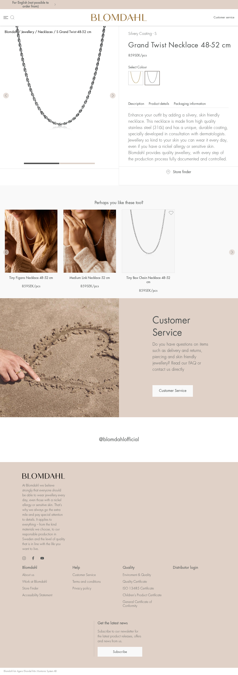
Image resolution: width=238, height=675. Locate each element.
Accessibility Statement (37, 595)
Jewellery (27, 31)
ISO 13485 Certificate (138, 588)
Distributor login (185, 567)
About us (28, 574)
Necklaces (45, 31)
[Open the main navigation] (5, 17)
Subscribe (120, 651)
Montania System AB (47, 671)
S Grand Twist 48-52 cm (73, 31)
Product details (159, 103)
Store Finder (30, 588)
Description (136, 103)
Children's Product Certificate (142, 595)
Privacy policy (82, 588)
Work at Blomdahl (34, 581)
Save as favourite (54, 213)
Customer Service (172, 391)
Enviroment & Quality (137, 574)
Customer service (224, 17)
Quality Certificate (135, 581)
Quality (129, 567)
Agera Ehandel (24, 671)
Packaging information (190, 103)
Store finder (182, 172)
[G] (135, 78)
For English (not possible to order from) (30, 4)
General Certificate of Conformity (137, 603)
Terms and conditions (87, 581)
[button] (112, 95)
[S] (152, 78)
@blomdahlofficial (119, 439)
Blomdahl (11, 31)
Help (76, 567)
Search (13, 17)
